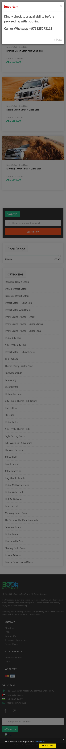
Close (58, 40)
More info (40, 741)
